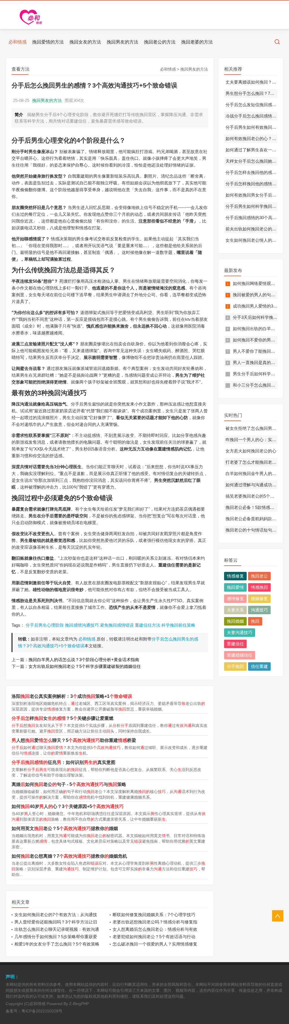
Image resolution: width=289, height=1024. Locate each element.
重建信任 (235, 643)
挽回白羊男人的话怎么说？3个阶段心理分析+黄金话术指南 (84, 659)
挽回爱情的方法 (48, 42)
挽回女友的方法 (85, 42)
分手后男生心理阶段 (45, 625)
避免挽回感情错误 (117, 625)
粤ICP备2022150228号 (41, 1011)
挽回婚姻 (235, 621)
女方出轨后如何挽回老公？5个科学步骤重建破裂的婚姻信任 (85, 666)
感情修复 (235, 598)
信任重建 (259, 666)
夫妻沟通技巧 (239, 632)
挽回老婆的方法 (197, 42)
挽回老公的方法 (160, 42)
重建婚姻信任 (239, 655)
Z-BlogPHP (79, 1003)
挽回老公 (259, 576)
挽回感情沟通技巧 (82, 625)
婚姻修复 (259, 598)
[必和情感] (32, 17)
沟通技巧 (259, 609)
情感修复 (235, 576)
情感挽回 (259, 587)
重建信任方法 (147, 625)
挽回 (255, 621)
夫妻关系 (235, 609)
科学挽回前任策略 (178, 625)
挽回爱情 (235, 587)
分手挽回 (235, 666)
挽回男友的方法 (122, 42)
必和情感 (17, 42)
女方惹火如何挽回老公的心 (250, 450)
